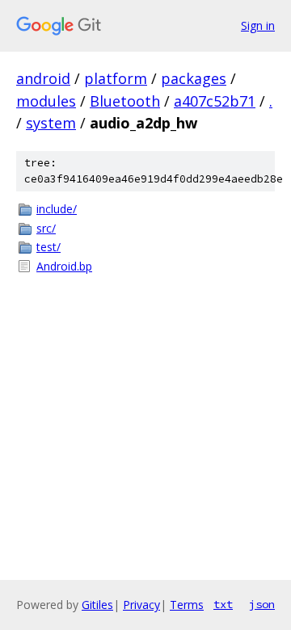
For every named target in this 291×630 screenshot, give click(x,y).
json (262, 604)
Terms (187, 604)
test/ (48, 246)
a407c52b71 (214, 101)
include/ (56, 208)
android (43, 78)
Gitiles (97, 604)
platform (115, 78)
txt (223, 604)
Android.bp (64, 266)
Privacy (141, 604)
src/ (46, 228)
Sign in (258, 25)
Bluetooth (125, 101)
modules (46, 101)
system (51, 122)
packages (193, 78)
